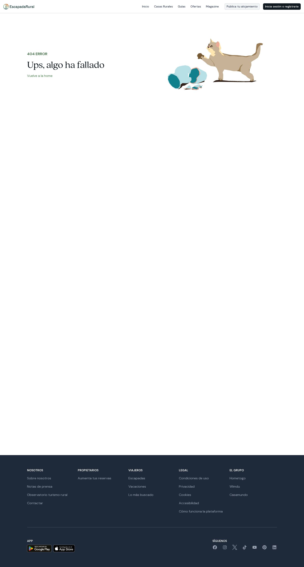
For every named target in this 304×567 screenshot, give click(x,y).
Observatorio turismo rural (47, 495)
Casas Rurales (163, 6)
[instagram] (224, 548)
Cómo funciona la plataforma (201, 511)
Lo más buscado (140, 495)
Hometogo (238, 478)
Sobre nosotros (39, 478)
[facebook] (214, 548)
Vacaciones (137, 486)
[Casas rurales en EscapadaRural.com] (18, 6)
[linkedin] (274, 548)
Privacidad (187, 486)
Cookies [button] (185, 495)
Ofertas (195, 6)
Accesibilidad (189, 503)
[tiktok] (244, 548)
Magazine (212, 6)
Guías (182, 6)
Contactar (35, 503)
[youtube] (254, 548)
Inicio (145, 6)
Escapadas (136, 478)
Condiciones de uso (194, 478)
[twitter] (234, 548)
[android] (39, 548)
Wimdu (235, 486)
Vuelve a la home (40, 76)
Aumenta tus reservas (94, 478)
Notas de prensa (39, 486)
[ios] (64, 548)
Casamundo (239, 495)
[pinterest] (264, 548)
